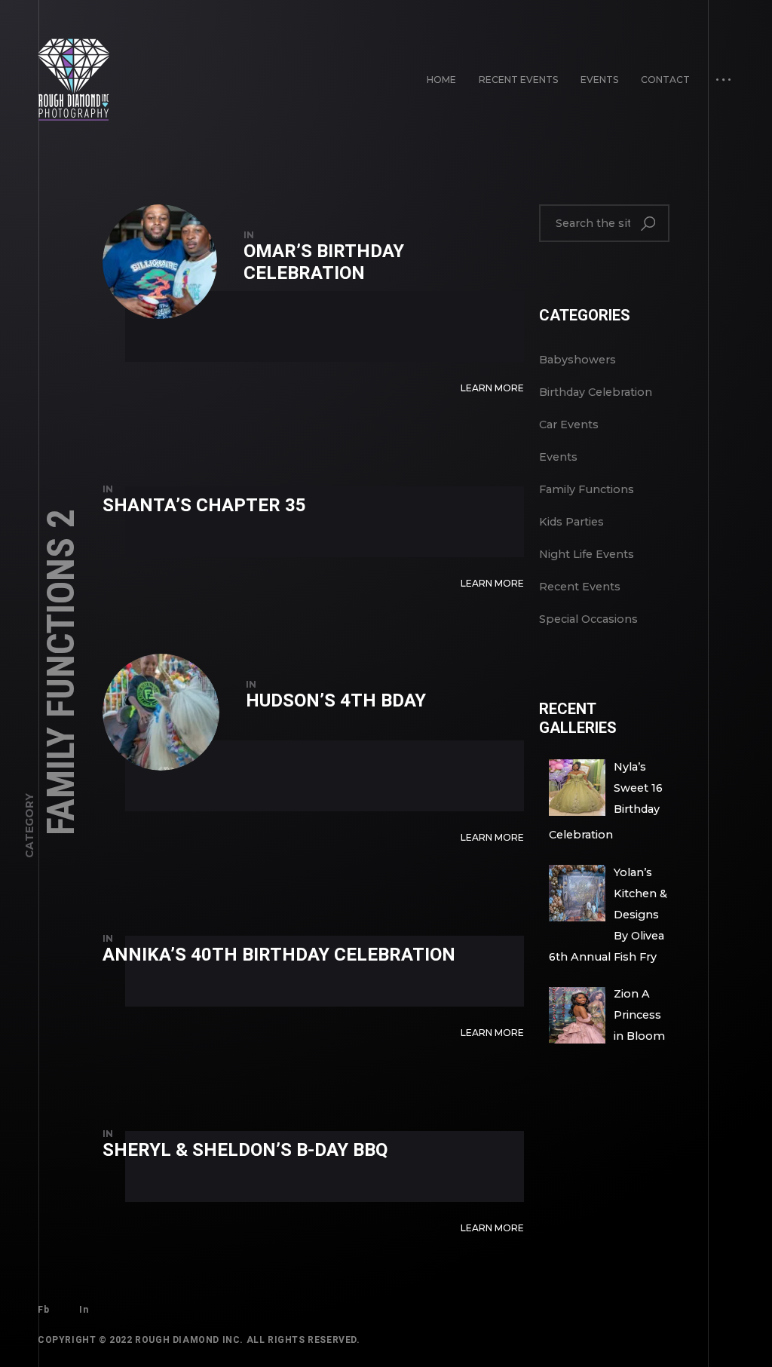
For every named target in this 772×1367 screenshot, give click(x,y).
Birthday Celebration (595, 392)
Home (441, 79)
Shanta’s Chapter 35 (204, 505)
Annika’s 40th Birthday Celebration (279, 954)
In (83, 1309)
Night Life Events (586, 554)
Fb (43, 1309)
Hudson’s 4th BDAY (336, 700)
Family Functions (586, 489)
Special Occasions (588, 619)
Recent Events (518, 79)
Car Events (569, 424)
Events (599, 79)
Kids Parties (571, 522)
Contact (665, 79)
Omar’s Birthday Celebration (324, 262)
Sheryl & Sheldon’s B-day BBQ (245, 1149)
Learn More (492, 388)
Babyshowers (577, 359)
